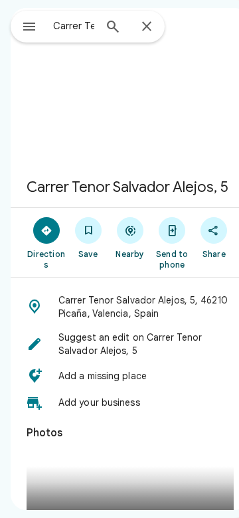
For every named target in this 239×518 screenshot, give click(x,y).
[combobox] (73, 26)
